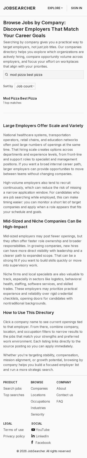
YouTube (43, 430)
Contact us (64, 395)
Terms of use (13, 430)
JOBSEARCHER (19, 8)
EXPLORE (54, 8)
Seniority (37, 414)
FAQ (59, 401)
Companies (39, 388)
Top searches (13, 395)
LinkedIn (42, 436)
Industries (38, 408)
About (61, 388)
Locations (38, 395)
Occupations (40, 401)
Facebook (43, 443)
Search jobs (12, 388)
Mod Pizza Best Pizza (20, 98)
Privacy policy (14, 436)
